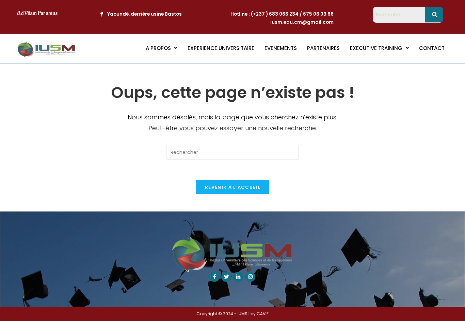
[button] (161, 48)
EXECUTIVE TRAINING (376, 48)
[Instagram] (250, 277)
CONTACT (432, 48)
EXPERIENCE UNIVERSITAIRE (221, 48)
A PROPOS (158, 48)
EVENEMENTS (280, 48)
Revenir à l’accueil (232, 187)
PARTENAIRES (323, 48)
